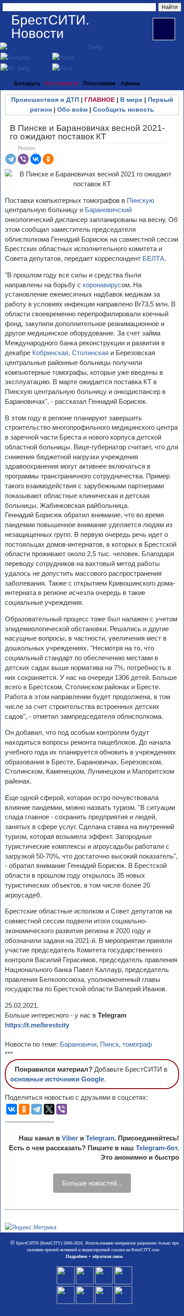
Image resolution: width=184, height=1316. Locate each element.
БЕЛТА (153, 258)
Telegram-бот (156, 1148)
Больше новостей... (92, 1183)
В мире (131, 99)
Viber (70, 1138)
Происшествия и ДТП (45, 99)
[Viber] (23, 159)
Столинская (91, 352)
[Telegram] (10, 159)
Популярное (99, 83)
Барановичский (108, 210)
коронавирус (102, 285)
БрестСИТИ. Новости (50, 27)
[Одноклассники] (48, 159)
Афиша (130, 83)
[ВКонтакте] (35, 159)
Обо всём (72, 109)
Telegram (100, 1138)
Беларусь (27, 83)
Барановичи (78, 1044)
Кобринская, (51, 352)
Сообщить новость (123, 109)
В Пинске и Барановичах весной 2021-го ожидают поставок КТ (87, 132)
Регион (26, 148)
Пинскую (140, 200)
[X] (49, 1109)
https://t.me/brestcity (37, 1025)
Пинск (109, 1044)
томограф (137, 1044)
